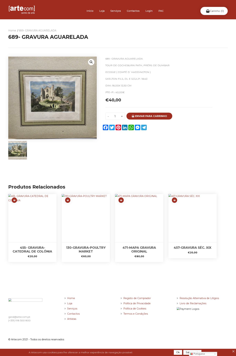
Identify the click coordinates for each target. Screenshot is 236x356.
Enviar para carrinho (150, 116)
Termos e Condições (135, 313)
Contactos (133, 10)
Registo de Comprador (137, 298)
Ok (178, 352)
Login (149, 10)
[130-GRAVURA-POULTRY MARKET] (86, 218)
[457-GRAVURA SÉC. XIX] (192, 218)
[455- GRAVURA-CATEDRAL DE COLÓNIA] (32, 218)
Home (12, 30)
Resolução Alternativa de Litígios (199, 298)
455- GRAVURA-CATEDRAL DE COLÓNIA (32, 249)
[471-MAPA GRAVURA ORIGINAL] (139, 218)
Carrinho (217, 11)
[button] (91, 62)
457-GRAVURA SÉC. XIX (192, 248)
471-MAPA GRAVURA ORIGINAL (139, 249)
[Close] (233, 351)
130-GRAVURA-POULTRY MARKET (86, 249)
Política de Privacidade (137, 303)
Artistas (71, 318)
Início (90, 10)
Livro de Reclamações (193, 303)
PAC (161, 10)
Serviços (115, 10)
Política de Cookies (134, 308)
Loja (102, 10)
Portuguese (199, 354)
